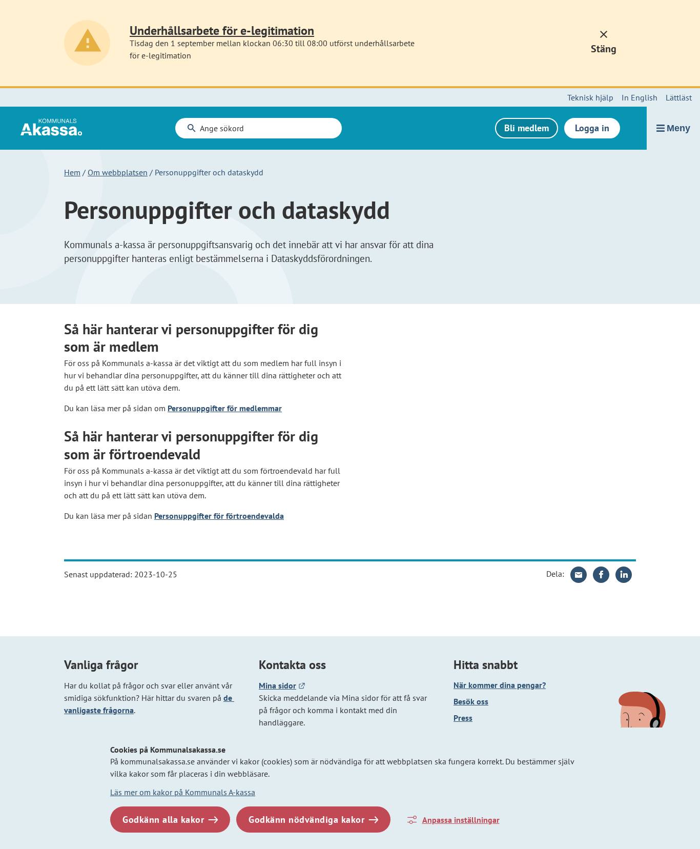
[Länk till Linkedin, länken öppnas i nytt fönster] (623, 575)
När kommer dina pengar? (500, 685)
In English (639, 97)
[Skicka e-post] (578, 575)
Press (545, 717)
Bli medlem (526, 128)
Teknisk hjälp (590, 97)
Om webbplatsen (118, 172)
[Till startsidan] (41, 136)
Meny (678, 128)
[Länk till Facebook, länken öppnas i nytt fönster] (601, 575)
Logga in (592, 128)
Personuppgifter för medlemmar (225, 408)
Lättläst (679, 97)
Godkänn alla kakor (163, 819)
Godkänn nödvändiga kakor (306, 819)
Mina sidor (282, 685)
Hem (72, 172)
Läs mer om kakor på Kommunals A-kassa (182, 792)
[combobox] (258, 128)
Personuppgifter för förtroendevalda (219, 516)
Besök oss (471, 701)
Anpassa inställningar (461, 820)
